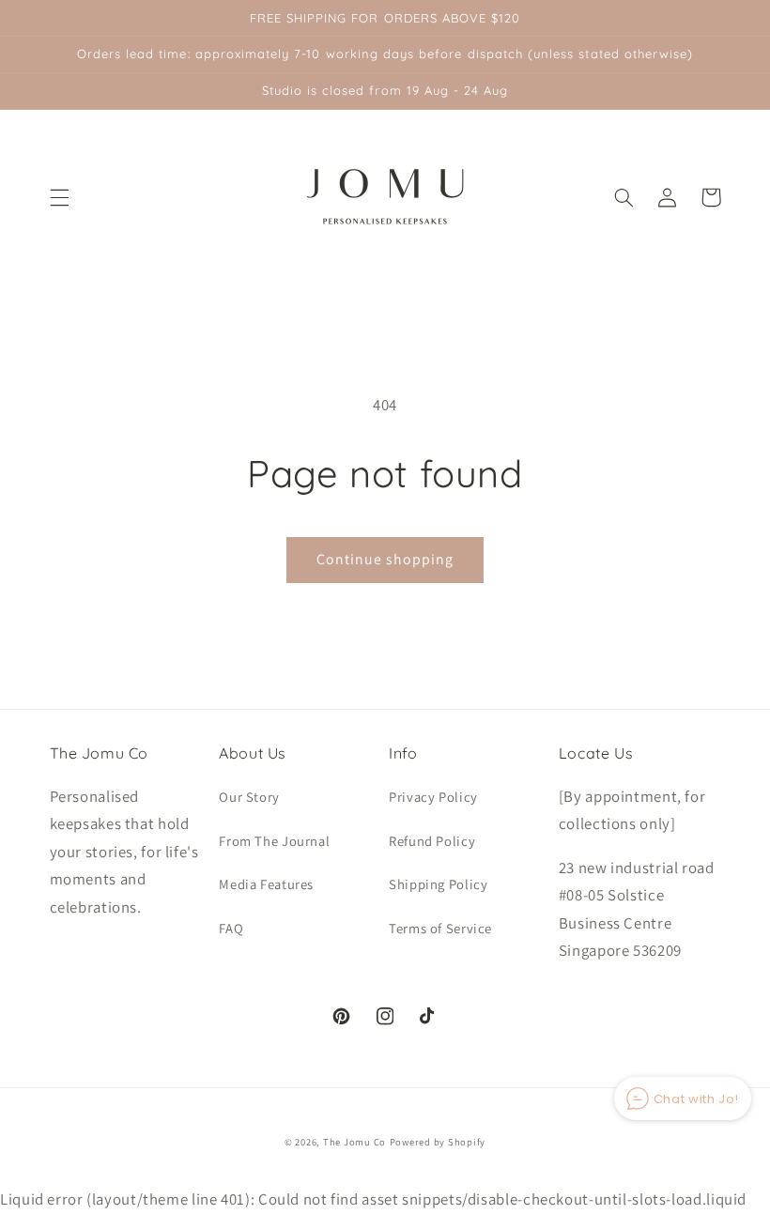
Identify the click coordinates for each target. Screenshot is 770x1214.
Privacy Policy (433, 797)
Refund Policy (432, 841)
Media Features (266, 884)
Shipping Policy (438, 884)
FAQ (231, 928)
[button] (59, 197)
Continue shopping (385, 559)
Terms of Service (440, 928)
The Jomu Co (354, 1141)
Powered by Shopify (437, 1141)
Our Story (249, 797)
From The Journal (274, 841)
